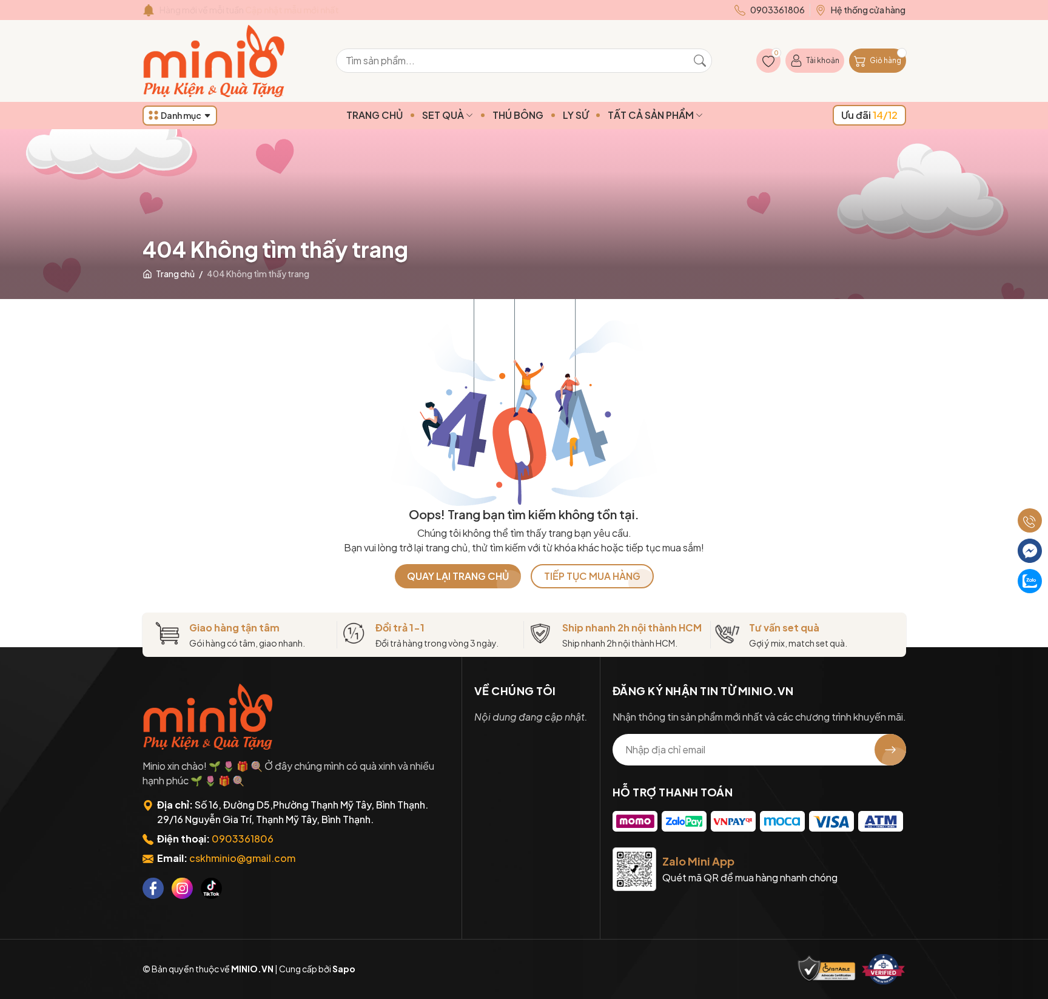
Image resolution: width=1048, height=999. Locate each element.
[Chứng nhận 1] (827, 969)
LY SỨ (575, 115)
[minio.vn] (215, 61)
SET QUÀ (444, 115)
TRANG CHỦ (374, 115)
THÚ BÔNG (517, 115)
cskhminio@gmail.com (242, 858)
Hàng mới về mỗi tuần (249, 9)
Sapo (343, 968)
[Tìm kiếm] (700, 61)
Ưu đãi (869, 115)
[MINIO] (209, 717)
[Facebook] (153, 888)
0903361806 (243, 838)
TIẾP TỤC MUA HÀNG (592, 576)
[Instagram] (182, 888)
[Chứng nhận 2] (883, 969)
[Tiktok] (211, 888)
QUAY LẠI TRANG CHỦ (458, 576)
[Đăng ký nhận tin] (890, 749)
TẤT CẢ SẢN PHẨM (652, 115)
